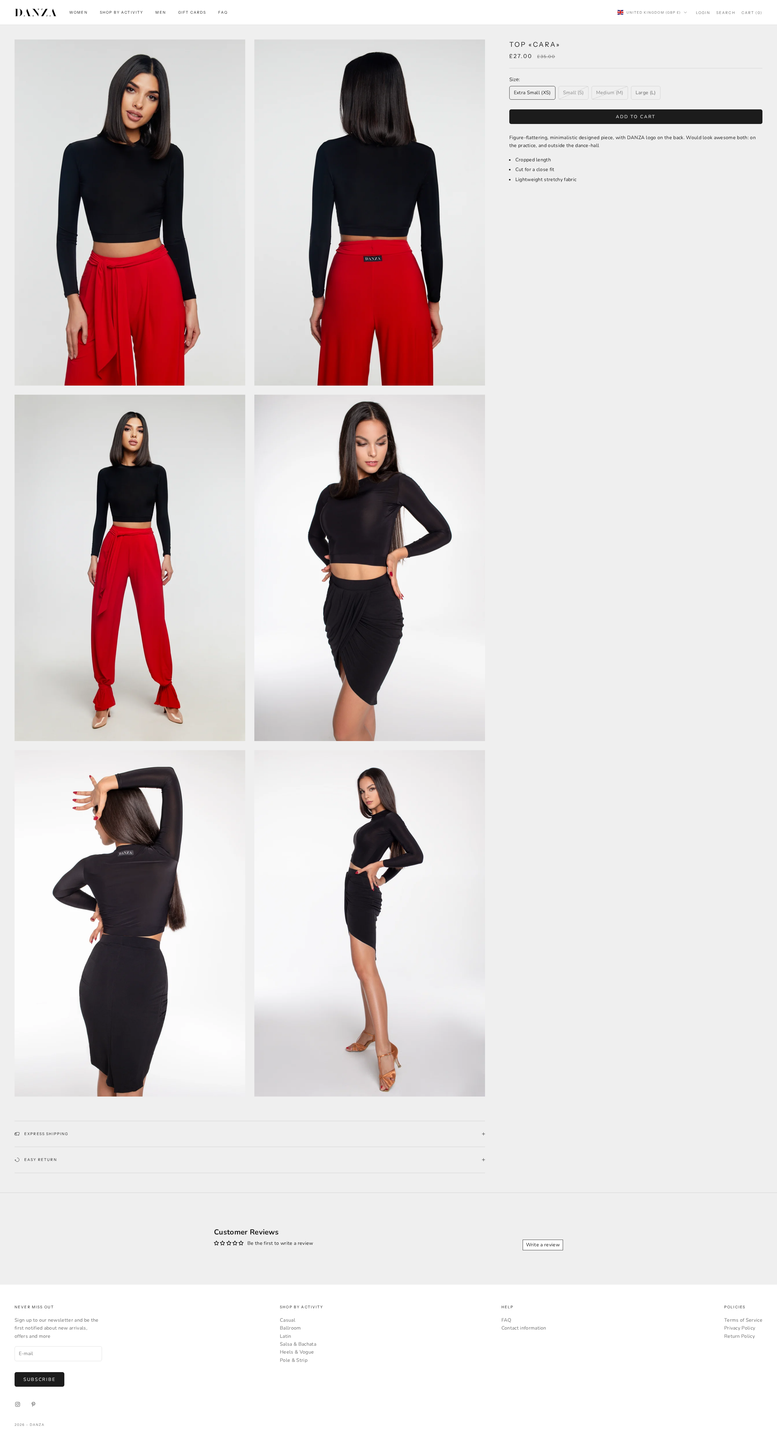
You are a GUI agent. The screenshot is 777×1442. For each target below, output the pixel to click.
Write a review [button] (543, 1244)
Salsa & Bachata (298, 1344)
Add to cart (636, 116)
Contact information (523, 1328)
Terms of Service (743, 1320)
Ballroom (290, 1328)
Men (160, 12)
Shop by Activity (122, 12)
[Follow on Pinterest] (33, 1404)
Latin (285, 1336)
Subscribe (39, 1379)
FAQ (222, 12)
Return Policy (739, 1336)
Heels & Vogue (297, 1352)
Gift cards (192, 12)
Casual (287, 1320)
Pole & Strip (293, 1360)
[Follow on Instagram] (18, 1404)
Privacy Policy (739, 1328)
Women (78, 12)
